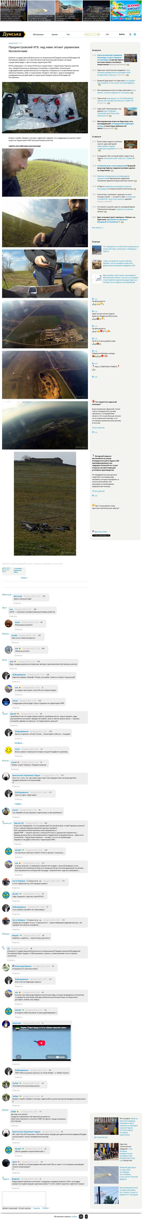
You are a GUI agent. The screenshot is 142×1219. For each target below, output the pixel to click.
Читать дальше (98, 427)
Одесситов (101, 98)
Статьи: (96, 241)
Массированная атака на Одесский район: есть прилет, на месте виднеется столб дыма (129, 1191)
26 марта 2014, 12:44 (31, 1096)
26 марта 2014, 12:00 (38, 792)
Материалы (38, 34)
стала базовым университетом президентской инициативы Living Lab (113, 72)
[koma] (8, 627)
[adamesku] (6, 1027)
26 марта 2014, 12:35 (38, 1070)
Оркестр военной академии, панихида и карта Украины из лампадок (110, 57)
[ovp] (8, 653)
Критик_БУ (19, 823)
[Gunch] (6, 814)
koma (17, 622)
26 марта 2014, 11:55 (50, 775)
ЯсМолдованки (19, 674)
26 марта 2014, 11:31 (32, 596)
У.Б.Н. (17, 749)
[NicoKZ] (8, 854)
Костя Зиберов (18, 881)
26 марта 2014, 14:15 (34, 1149)
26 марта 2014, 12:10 (20, 948)
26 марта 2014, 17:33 (29, 1179)
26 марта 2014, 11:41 (36, 674)
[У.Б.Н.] (8, 753)
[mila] (4, 660)
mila (11, 661)
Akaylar (15, 935)
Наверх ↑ (24, 578)
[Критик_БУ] (7, 823)
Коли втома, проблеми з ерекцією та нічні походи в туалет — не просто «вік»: (114, 195)
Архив (54, 34)
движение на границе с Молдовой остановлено (112, 220)
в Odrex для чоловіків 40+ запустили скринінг (116, 198)
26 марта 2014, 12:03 (36, 907)
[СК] (3, 948)
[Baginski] (5, 1179)
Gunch (15, 810)
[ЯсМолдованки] (6, 679)
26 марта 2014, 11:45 (30, 622)
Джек (14, 1162)
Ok (81, 1216)
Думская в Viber (101, 532)
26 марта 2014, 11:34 (26, 661)
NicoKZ (18, 850)
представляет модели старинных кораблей (106, 147)
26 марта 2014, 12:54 (31, 863)
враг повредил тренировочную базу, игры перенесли (108, 113)
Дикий (13, 714)
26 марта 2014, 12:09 (31, 935)
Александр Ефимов (22, 966)
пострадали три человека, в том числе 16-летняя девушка (116, 81)
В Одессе (101, 186)
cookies (74, 1216)
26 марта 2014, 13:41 (30, 1162)
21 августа (96, 137)
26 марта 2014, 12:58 (31, 992)
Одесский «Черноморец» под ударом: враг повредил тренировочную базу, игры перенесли (65, 17)
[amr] (4, 608)
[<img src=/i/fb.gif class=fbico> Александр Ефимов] (6, 970)
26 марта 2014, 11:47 (38, 731)
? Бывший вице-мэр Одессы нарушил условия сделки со (116, 168)
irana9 (14, 762)
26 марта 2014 (13, 43)
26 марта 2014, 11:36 (31, 648)
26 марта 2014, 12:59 (50, 1132)
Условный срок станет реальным (111, 166)
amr (11, 609)
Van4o (15, 701)
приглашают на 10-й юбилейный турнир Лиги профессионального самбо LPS (115, 99)
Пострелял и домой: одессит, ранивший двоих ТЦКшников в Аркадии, (116, 208)
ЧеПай (15, 1083)
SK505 (13, 1111)
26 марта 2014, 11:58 (28, 810)
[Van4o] (6, 705)
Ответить (17, 603)
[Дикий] (5, 714)
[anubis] (5, 634)
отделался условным (124, 209)
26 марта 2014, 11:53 (30, 762)
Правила (36, 1208)
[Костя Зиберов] (6, 885)
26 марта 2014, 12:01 (34, 850)
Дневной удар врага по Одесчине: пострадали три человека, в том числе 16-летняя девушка (40, 18)
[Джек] (6, 1166)
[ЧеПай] (6, 1088)
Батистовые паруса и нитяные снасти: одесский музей (109, 142)
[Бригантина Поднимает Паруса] (6, 780)
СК (8, 948)
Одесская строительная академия (111, 70)
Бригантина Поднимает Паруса (26, 775)
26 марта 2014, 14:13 (34, 1010)
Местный (18, 596)
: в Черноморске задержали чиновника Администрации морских (115, 179)
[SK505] (5, 1110)
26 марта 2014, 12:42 (30, 749)
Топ (68, 34)
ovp (16, 648)
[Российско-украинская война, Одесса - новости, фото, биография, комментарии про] (7, 571)
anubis (14, 635)
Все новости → (98, 227)
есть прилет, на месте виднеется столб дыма (116, 91)
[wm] (8, 692)
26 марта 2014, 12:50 (29, 1111)
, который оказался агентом (120, 189)
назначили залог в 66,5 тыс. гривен (118, 158)
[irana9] (5, 761)
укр (107, 34)
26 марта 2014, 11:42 (28, 701)
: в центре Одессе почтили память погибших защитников (110, 62)
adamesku (16, 1023)
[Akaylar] (6, 934)
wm (16, 687)
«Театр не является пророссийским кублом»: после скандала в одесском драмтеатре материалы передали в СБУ (119, 263)
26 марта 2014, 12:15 (38, 979)
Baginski (15, 1179)
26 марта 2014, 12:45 (31, 687)
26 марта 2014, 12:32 (31, 1023)
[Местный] (6, 595)
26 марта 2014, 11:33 (27, 635)
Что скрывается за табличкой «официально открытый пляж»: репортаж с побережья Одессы (121, 248)
